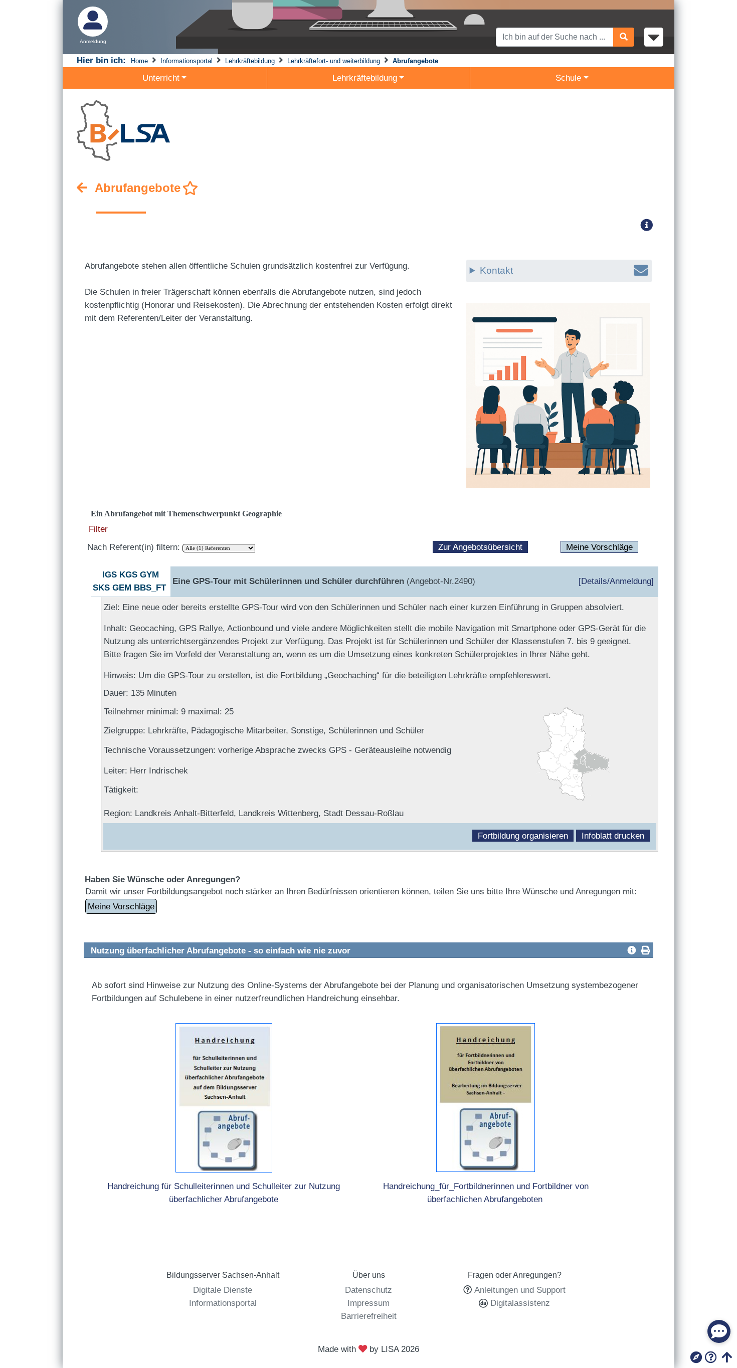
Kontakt (496, 270)
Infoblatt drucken (613, 836)
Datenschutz (368, 1290)
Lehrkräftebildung (250, 61)
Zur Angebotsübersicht (480, 547)
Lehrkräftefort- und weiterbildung (333, 61)
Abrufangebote (415, 61)
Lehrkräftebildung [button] (364, 78)
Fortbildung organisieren (523, 836)
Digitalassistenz (519, 1303)
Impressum (368, 1303)
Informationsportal (186, 61)
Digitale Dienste (222, 1290)
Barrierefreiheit (369, 1316)
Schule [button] (568, 78)
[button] (650, 225)
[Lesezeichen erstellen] (190, 188)
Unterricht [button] (160, 78)
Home (139, 61)
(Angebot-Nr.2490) (323, 581)
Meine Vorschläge (599, 547)
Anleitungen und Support (520, 1290)
